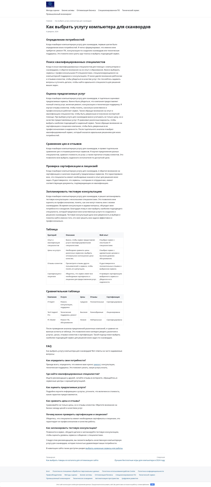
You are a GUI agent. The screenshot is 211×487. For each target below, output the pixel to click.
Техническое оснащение (82, 478)
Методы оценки (52, 10)
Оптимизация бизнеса (86, 10)
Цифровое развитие (130, 478)
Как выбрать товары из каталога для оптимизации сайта (72, 458)
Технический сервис (130, 10)
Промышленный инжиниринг (59, 14)
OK (152, 484)
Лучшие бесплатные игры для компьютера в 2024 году (140, 458)
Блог (48, 471)
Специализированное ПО (109, 10)
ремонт (97, 364)
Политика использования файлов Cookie (118, 471)
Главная (49, 21)
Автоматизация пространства (107, 478)
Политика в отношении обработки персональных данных (76, 471)
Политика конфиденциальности (151, 471)
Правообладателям (54, 475)
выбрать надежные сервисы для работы (104, 448)
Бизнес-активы (68, 10)
